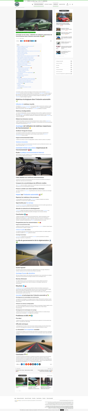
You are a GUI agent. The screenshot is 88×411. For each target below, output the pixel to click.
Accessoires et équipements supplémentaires (63, 73)
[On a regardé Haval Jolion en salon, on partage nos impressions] (58, 52)
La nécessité (18, 210)
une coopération (29, 329)
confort (27, 232)
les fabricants (33, 199)
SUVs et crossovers (59, 71)
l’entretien (34, 236)
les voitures (40, 226)
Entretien (57, 67)
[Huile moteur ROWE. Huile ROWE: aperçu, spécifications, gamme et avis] (58, 38)
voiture (33, 148)
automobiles (42, 93)
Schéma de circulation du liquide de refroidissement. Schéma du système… (66, 47)
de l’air (31, 227)
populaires (22, 114)
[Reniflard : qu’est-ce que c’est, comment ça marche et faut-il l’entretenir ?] (58, 43)
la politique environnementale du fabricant (32, 152)
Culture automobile (50, 398)
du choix (19, 185)
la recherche (45, 210)
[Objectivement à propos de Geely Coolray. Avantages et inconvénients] (64, 17)
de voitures (28, 107)
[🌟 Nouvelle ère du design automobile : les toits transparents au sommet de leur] (34, 382)
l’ (38, 216)
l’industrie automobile (28, 145)
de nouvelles (35, 108)
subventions (31, 273)
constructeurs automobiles (25, 106)
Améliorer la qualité (20, 229)
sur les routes (22, 287)
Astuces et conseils (48, 4)
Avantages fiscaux (21, 273)
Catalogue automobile (38, 4)
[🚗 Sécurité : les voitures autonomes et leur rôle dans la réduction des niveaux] (46, 382)
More (67, 4)
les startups (29, 203)
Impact (18, 194)
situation (32, 220)
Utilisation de (19, 104)
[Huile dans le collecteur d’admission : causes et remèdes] (58, 29)
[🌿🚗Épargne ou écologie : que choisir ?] (21, 382)
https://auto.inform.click (51, 406)
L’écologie (17, 287)
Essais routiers (62, 4)
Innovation (19, 295)
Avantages (19, 126)
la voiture (29, 123)
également (48, 120)
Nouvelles (56, 4)
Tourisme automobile (59, 69)
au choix (29, 361)
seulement (38, 107)
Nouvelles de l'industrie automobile (32, 32)
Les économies (18, 236)
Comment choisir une (23, 148)
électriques (27, 190)
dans (27, 312)
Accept (62, 409)
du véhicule (48, 115)
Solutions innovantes (22, 142)
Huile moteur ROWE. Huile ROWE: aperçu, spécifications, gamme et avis (66, 38)
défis (27, 217)
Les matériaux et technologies (21, 204)
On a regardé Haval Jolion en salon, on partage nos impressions (66, 52)
